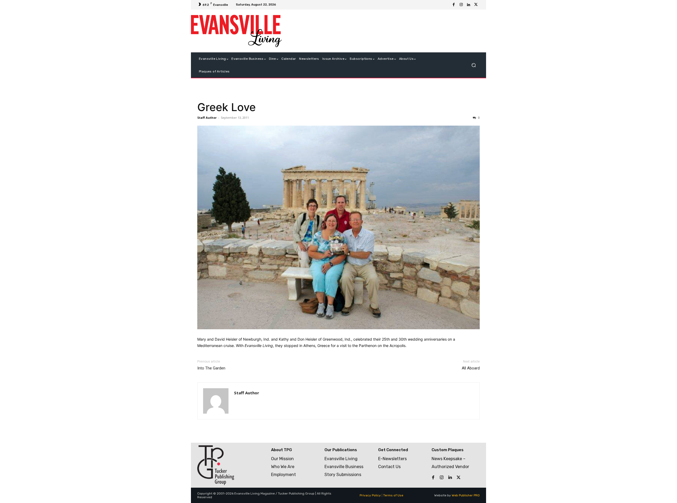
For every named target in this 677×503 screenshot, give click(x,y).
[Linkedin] (468, 4)
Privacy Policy (370, 495)
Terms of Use (393, 495)
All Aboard (471, 368)
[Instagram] (461, 4)
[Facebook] (454, 4)
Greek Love (226, 107)
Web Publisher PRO (466, 495)
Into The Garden (211, 368)
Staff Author (207, 118)
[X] (476, 4)
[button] (473, 65)
